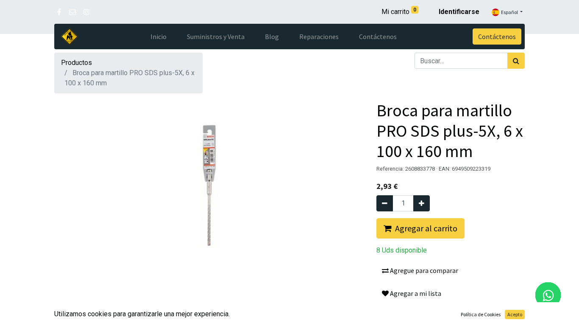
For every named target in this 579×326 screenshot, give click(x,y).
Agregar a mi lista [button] (415, 293)
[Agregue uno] (421, 203)
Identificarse (459, 12)
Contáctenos (497, 36)
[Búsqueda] (516, 61)
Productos (76, 63)
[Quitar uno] (384, 203)
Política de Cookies (481, 314)
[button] (420, 228)
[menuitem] (158, 36)
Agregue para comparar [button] (423, 270)
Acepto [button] (514, 314)
